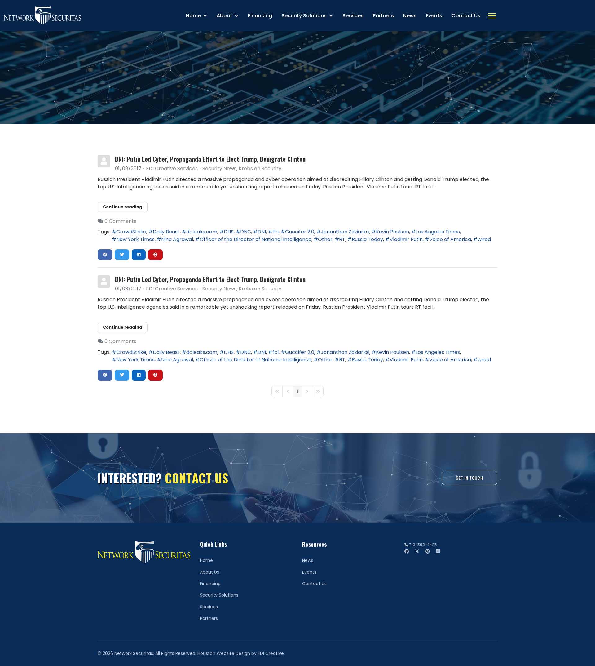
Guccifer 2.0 (299, 231)
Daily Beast (166, 231)
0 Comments (120, 221)
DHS (229, 231)
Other (325, 239)
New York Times (135, 239)
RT (342, 239)
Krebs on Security (260, 168)
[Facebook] (406, 551)
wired (484, 239)
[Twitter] (417, 551)
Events (434, 15)
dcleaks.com (201, 231)
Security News (219, 168)
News (409, 15)
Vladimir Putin (406, 239)
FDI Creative (271, 653)
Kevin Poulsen (392, 231)
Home (193, 15)
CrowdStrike (131, 231)
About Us (209, 572)
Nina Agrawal (177, 239)
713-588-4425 (423, 544)
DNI (262, 231)
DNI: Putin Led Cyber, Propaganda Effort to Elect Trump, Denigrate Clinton (210, 159)
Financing (260, 15)
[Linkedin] (438, 551)
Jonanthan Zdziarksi (345, 231)
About (224, 15)
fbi (275, 231)
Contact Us (466, 15)
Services (353, 15)
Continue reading (122, 207)
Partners (383, 15)
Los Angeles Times (438, 231)
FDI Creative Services (172, 168)
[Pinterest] (427, 551)
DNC (245, 231)
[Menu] (492, 15)
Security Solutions (304, 15)
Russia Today (367, 239)
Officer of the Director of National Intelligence (255, 239)
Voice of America (450, 239)
